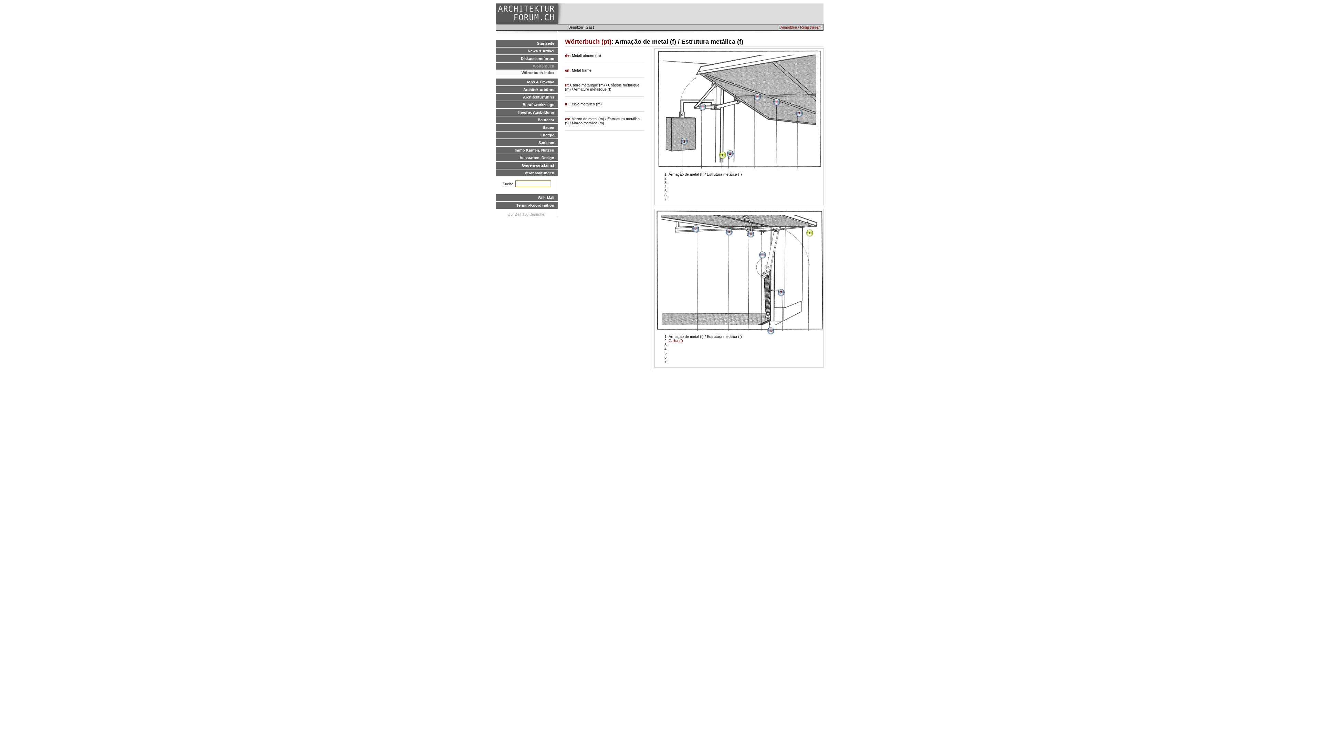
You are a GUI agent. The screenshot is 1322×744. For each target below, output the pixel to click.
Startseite (545, 43)
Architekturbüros (538, 89)
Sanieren (546, 143)
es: (568, 119)
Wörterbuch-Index (538, 73)
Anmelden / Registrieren (800, 27)
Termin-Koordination (535, 205)
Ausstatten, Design (537, 158)
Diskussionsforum (537, 58)
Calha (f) (676, 341)
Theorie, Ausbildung (535, 112)
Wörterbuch (543, 66)
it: (567, 104)
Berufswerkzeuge (538, 105)
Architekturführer (538, 97)
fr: (567, 85)
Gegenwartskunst (538, 165)
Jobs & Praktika (540, 82)
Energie (547, 135)
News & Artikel (541, 51)
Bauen (548, 127)
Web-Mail (546, 198)
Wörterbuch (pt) (588, 41)
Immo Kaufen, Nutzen (534, 150)
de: (568, 55)
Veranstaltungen (539, 173)
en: (568, 70)
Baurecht (546, 120)
